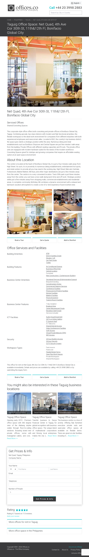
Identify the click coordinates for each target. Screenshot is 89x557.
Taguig (28, 20)
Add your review (13, 516)
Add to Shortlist (70, 240)
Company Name (15, 458)
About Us (65, 550)
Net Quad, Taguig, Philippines (19, 455)
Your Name (13, 466)
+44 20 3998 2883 (69, 8)
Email (11, 473)
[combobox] (76, 3)
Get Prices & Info (44, 499)
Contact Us (55, 550)
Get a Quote (44, 240)
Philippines (18, 20)
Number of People (16, 489)
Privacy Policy (75, 550)
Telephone (13, 481)
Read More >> (12, 438)
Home (9, 20)
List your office (76, 553)
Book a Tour (19, 240)
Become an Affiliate (75, 547)
